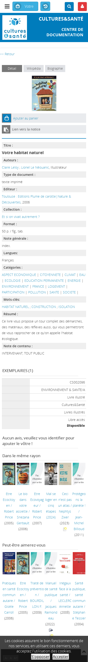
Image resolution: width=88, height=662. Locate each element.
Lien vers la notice (26, 129)
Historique (45, 6)
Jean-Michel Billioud (79, 523)
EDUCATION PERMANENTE (44, 280)
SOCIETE (69, 292)
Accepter (61, 656)
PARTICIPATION (13, 292)
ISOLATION (66, 306)
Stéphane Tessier (79, 615)
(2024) (51, 505)
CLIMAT (70, 274)
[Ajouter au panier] (6, 118)
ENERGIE (74, 280)
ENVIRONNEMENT (15, 286)
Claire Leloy (10, 167)
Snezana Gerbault (23, 520)
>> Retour (7, 54)
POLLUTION (37, 292)
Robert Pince (9, 514)
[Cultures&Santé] (14, 27)
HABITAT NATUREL (16, 306)
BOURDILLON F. (37, 603)
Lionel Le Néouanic (35, 167)
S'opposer (40, 656)
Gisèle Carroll (9, 609)
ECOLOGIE (13, 280)
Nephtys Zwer (65, 514)
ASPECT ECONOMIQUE (19, 274)
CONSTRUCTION (44, 306)
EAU (82, 274)
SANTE (54, 292)
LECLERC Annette (65, 603)
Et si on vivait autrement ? (21, 216)
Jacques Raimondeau (51, 612)
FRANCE (38, 286)
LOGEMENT (56, 286)
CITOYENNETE (50, 274)
